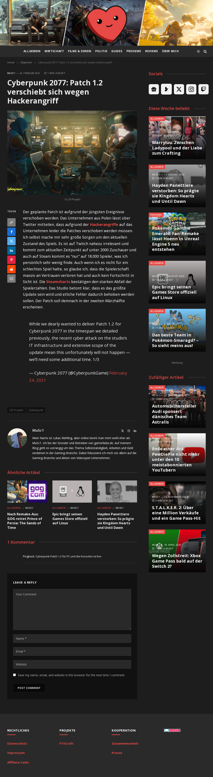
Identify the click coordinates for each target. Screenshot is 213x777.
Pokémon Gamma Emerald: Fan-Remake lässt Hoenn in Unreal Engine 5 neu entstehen (175, 238)
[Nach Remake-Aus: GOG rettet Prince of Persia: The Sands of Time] (27, 491)
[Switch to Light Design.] (198, 51)
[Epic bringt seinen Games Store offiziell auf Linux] (72, 491)
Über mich (170, 51)
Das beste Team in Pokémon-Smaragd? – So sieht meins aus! (175, 340)
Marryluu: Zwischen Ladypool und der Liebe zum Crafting (177, 148)
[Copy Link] (11, 222)
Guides (116, 51)
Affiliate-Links (18, 762)
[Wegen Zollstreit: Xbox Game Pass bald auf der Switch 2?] (177, 550)
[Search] (205, 51)
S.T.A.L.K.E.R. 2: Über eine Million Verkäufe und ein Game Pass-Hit (176, 513)
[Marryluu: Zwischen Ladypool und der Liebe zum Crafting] (177, 137)
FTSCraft (66, 743)
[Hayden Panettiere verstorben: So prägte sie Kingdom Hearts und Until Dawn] (117, 491)
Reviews (151, 51)
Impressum (16, 753)
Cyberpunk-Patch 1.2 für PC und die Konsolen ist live (68, 556)
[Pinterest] (11, 260)
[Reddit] (11, 269)
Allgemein (32, 51)
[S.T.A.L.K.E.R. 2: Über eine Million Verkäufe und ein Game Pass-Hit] (177, 502)
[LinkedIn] (11, 250)
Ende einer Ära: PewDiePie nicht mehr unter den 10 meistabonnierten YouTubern (176, 459)
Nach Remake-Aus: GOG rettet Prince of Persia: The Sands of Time (24, 521)
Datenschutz (17, 743)
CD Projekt (16, 410)
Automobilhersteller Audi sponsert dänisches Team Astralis (174, 414)
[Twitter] (11, 241)
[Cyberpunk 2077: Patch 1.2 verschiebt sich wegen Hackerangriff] (72, 153)
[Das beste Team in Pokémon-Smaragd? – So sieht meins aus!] (177, 330)
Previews (133, 51)
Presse (117, 753)
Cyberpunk (35, 410)
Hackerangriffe (104, 224)
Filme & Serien (79, 51)
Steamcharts (58, 281)
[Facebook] (11, 232)
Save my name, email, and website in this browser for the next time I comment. (71, 675)
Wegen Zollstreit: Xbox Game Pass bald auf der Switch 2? (177, 561)
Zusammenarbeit (125, 743)
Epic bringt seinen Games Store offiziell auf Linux (70, 519)
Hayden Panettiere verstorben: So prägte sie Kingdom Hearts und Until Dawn (115, 521)
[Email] (11, 278)
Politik (101, 51)
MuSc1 (11, 73)
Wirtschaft (54, 51)
